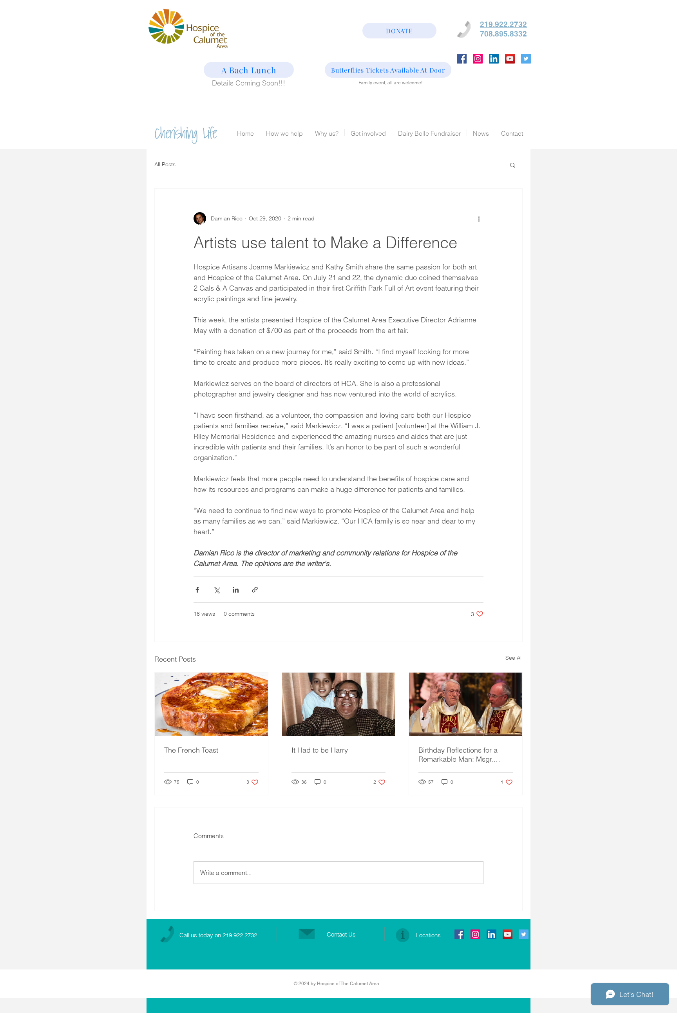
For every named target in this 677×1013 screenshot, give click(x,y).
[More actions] (478, 218)
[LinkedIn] (494, 59)
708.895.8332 (503, 33)
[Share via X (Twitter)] (216, 589)
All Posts (165, 164)
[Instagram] (478, 59)
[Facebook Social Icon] (462, 59)
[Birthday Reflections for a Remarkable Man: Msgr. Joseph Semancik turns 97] (465, 704)
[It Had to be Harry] (338, 704)
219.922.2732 (240, 935)
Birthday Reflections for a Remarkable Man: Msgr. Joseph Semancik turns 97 (460, 755)
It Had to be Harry (319, 750)
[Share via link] (255, 589)
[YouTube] (510, 59)
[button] (512, 165)
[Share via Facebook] (197, 589)
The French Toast (191, 750)
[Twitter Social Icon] (526, 59)
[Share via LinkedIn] (235, 589)
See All (514, 657)
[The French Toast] (211, 704)
